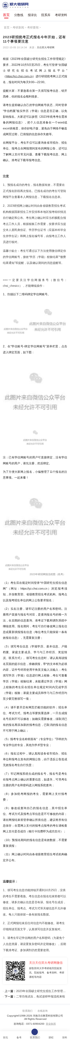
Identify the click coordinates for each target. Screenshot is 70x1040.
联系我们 (27, 1010)
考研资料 (61, 15)
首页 (6, 15)
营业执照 (51, 1023)
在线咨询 (43, 1010)
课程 (50, 1037)
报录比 (32, 15)
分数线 (18, 15)
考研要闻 (33, 27)
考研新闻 (18, 27)
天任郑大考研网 (45, 47)
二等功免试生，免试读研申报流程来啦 (35, 996)
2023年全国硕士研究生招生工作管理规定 (36, 991)
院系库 (45, 15)
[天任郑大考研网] (15, 5)
